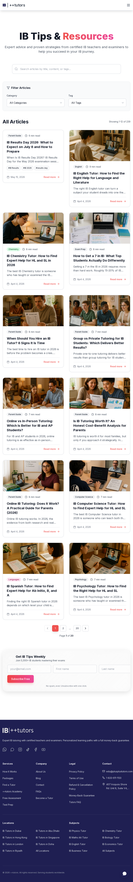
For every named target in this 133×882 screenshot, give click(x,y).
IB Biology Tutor (110, 837)
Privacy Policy (76, 771)
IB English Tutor (77, 844)
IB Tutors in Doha (45, 844)
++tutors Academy (12, 791)
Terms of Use (76, 778)
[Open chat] (124, 873)
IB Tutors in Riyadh (12, 850)
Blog (38, 778)
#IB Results (13, 168)
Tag (70, 95)
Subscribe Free (20, 679)
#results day (42, 168)
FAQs (38, 791)
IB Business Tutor (78, 850)
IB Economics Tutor (112, 844)
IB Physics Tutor (77, 830)
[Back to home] (66, 730)
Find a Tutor (9, 784)
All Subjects (108, 850)
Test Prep (8, 804)
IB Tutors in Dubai (12, 830)
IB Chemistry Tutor (112, 830)
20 (77, 628)
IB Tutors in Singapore (48, 837)
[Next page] (85, 628)
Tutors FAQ (75, 802)
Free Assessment (12, 798)
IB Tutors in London (13, 844)
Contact (40, 784)
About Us (41, 771)
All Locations (42, 850)
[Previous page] (47, 628)
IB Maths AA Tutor (78, 837)
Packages (8, 778)
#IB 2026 (27, 168)
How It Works (10, 771)
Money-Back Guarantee (82, 795)
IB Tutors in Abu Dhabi (47, 830)
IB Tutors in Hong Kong (15, 837)
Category (12, 95)
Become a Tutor (44, 798)
